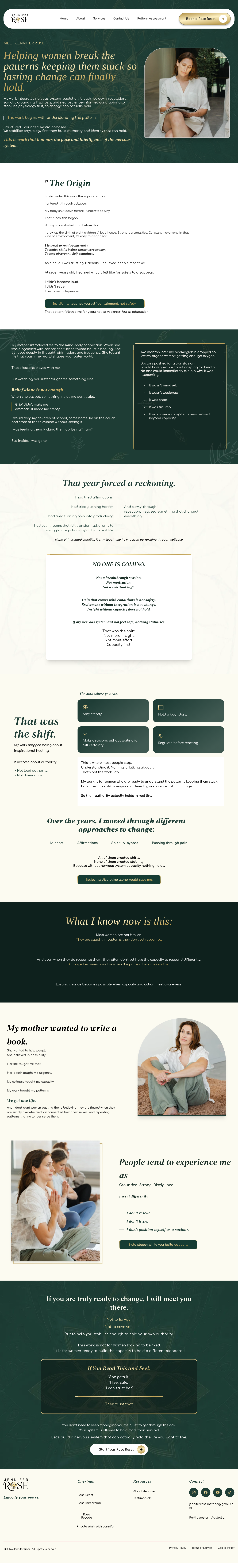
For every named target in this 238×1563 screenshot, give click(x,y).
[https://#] (217, 1492)
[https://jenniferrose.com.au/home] (19, 18)
